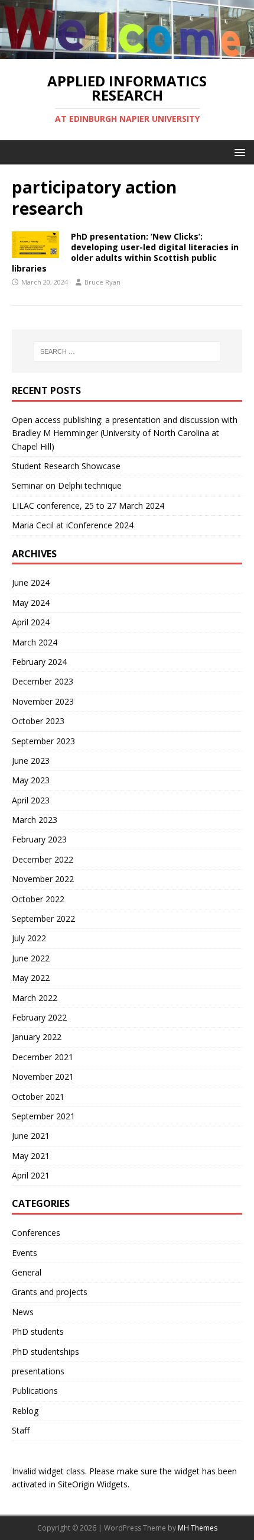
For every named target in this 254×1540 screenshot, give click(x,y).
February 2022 (39, 1017)
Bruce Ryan (102, 281)
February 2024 (39, 661)
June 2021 (31, 1135)
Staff (21, 1430)
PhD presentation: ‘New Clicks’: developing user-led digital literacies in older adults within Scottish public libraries (125, 253)
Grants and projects (49, 1291)
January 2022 (36, 1036)
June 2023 (31, 760)
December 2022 (42, 859)
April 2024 (31, 622)
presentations (38, 1371)
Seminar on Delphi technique (67, 485)
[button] (237, 151)
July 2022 (29, 938)
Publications (35, 1390)
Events (24, 1252)
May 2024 (31, 602)
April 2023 (31, 800)
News (23, 1312)
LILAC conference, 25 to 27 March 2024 (88, 505)
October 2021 (38, 1096)
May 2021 (31, 1155)
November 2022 (43, 878)
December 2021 (42, 1057)
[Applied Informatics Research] (127, 51)
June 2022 (31, 958)
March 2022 (34, 997)
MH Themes (197, 1528)
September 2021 (43, 1116)
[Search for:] (127, 351)
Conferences (36, 1232)
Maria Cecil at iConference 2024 (72, 525)
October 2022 (38, 899)
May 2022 (31, 977)
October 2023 (38, 721)
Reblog (25, 1410)
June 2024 (31, 582)
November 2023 (43, 701)
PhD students (38, 1331)
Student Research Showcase (67, 466)
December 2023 (42, 681)
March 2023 (34, 819)
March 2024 (34, 642)
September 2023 (43, 741)
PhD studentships (45, 1351)
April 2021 (31, 1175)
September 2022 (43, 918)
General (26, 1272)
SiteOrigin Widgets (93, 1484)
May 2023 (31, 780)
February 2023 (39, 839)
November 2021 (43, 1076)
